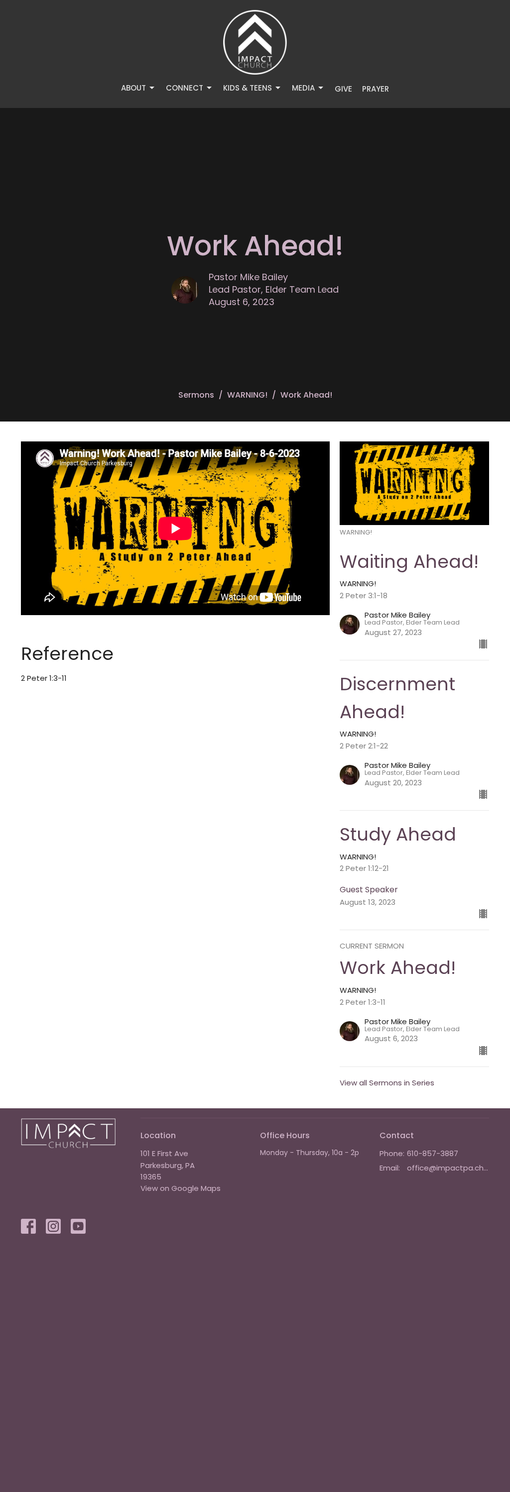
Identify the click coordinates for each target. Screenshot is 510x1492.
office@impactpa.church (448, 1168)
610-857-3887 (432, 1153)
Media (303, 88)
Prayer (375, 89)
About (133, 88)
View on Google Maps (180, 1188)
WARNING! (247, 395)
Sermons (196, 395)
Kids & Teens (247, 88)
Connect (184, 88)
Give (343, 89)
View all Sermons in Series (387, 1082)
